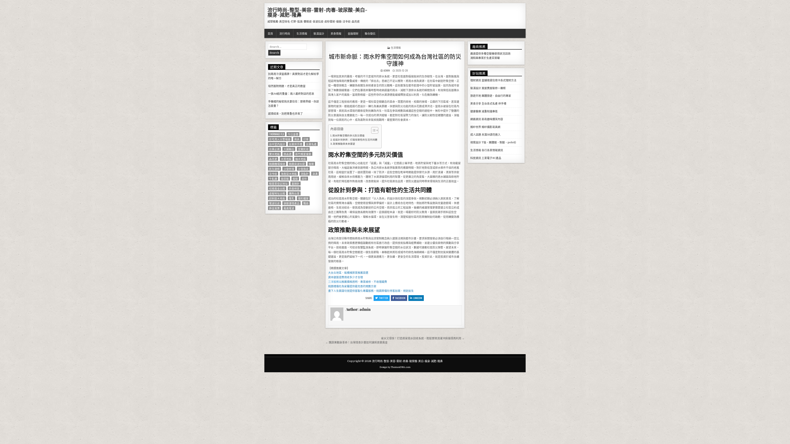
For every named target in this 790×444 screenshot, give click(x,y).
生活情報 (301, 33)
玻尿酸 (285, 178)
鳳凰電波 (288, 208)
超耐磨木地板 (277, 198)
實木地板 (274, 154)
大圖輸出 (288, 149)
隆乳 (291, 198)
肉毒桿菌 (294, 188)
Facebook (400, 298)
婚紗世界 (475, 126)
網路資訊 (475, 119)
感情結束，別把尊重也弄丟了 (285, 113)
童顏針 (296, 183)
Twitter (383, 298)
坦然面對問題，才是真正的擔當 (287, 86)
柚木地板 (300, 159)
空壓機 (490, 53)
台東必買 (274, 149)
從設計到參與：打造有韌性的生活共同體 (355, 139)
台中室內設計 (277, 144)
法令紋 (273, 174)
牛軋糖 (273, 178)
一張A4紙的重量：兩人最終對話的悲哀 (291, 93)
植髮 (311, 164)
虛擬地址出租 (277, 193)
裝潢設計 (319, 33)
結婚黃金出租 (277, 188)
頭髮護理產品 (291, 203)
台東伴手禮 (295, 144)
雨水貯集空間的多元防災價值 (348, 135)
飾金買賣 (274, 208)
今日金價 (293, 134)
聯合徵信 (370, 33)
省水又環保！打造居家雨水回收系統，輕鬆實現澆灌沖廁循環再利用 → (423, 338)
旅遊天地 (475, 95)
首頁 (270, 33)
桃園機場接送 (277, 164)
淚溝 (315, 174)
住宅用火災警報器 (279, 139)
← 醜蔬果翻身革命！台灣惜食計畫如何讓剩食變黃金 (356, 342)
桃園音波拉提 (297, 164)
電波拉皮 (274, 203)
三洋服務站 (335, 281)
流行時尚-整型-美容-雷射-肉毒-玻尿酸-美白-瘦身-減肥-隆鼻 (317, 12)
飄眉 (306, 203)
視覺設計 (475, 142)
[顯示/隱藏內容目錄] (372, 130)
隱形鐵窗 (303, 198)
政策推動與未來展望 (344, 143)
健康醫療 (475, 111)
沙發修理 (288, 169)
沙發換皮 (303, 169)
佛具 (297, 139)
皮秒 (304, 178)
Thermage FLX (276, 134)
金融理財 (353, 33)
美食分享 (475, 103)
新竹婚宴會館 (303, 154)
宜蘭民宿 (303, 149)
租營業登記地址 (278, 183)
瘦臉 (295, 178)
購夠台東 (294, 193)
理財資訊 (475, 80)
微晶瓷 (287, 154)
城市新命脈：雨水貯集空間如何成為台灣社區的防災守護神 (395, 59)
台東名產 (311, 144)
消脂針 (305, 174)
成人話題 (475, 134)
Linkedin (417, 298)
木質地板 (286, 159)
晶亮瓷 (273, 159)
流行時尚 (284, 33)
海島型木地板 (289, 174)
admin (386, 70)
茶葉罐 (496, 57)
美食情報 (336, 33)
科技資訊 (475, 158)
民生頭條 (274, 169)
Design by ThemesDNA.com (395, 367)
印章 (306, 139)
